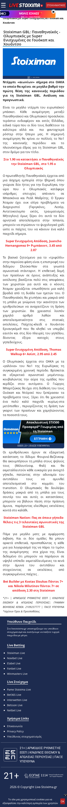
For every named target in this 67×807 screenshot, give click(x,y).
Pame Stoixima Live (19, 689)
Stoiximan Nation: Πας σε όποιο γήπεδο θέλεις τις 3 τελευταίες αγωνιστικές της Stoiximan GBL (33, 522)
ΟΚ (62, 801)
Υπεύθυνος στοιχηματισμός (24, 736)
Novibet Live (14, 658)
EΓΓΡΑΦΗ (41, 439)
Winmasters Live (17, 674)
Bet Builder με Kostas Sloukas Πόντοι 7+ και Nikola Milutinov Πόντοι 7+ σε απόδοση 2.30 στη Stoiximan (33, 585)
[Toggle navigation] (3, 5)
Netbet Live (14, 710)
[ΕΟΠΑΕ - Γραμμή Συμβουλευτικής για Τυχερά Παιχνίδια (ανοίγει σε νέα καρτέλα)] (43, 775)
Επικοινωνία (15, 726)
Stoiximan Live (16, 653)
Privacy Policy (15, 731)
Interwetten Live (17, 700)
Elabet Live (13, 663)
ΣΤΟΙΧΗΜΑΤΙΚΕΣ (56, 5)
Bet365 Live (14, 694)
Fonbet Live (14, 668)
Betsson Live (15, 705)
